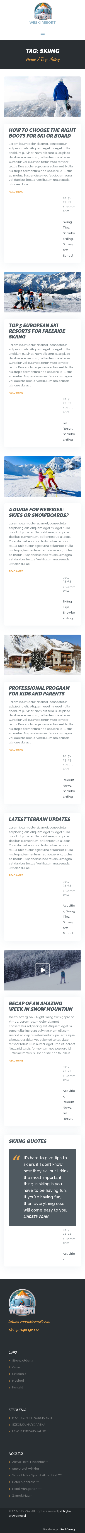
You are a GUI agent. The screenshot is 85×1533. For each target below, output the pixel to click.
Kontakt (17, 1387)
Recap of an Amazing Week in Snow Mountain (41, 1006)
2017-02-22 (67, 1231)
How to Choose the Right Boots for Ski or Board (42, 133)
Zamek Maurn (22, 1495)
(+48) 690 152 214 (26, 1330)
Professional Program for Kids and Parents (39, 691)
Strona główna (22, 1360)
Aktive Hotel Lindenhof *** (30, 1462)
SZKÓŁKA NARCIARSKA (28, 1424)
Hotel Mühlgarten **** (27, 1488)
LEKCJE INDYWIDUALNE (29, 1431)
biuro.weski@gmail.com (31, 1321)
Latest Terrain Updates (39, 819)
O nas (16, 1367)
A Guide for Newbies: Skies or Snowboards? (39, 512)
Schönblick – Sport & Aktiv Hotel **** (37, 1475)
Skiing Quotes (27, 1141)
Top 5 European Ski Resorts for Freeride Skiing (37, 331)
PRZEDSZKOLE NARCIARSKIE (32, 1418)
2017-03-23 (67, 200)
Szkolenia (19, 1374)
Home (31, 59)
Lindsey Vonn (36, 1217)
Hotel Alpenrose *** (25, 1482)
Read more (16, 191)
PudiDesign (69, 1529)
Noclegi (18, 1380)
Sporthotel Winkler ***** (28, 1468)
